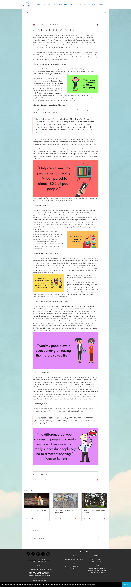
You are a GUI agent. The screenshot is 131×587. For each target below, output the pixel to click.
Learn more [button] (91, 584)
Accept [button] (126, 584)
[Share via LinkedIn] (42, 474)
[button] (91, 4)
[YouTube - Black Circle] (48, 554)
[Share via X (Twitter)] (38, 474)
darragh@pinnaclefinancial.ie (96, 570)
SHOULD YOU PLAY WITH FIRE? (36, 511)
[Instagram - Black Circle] (28, 554)
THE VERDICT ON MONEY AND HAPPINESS (65, 512)
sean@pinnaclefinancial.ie (96, 572)
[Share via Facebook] (33, 474)
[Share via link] (46, 474)
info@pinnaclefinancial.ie (97, 569)
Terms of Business (32, 560)
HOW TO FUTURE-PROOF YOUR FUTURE (94, 512)
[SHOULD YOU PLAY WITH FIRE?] (36, 500)
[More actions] (97, 25)
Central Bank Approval (44, 560)
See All (105, 490)
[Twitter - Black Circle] (38, 554)
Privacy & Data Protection (39, 561)
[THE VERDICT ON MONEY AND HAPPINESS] (65, 500)
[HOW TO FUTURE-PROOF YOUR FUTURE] (94, 500)
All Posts (26, 12)
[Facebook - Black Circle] (33, 554)
